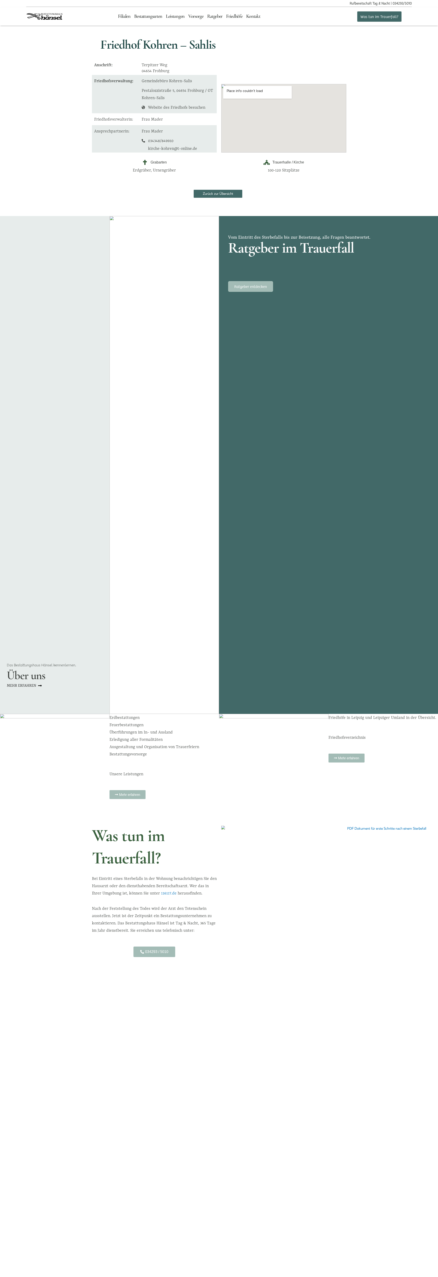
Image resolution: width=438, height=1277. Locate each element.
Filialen (124, 16)
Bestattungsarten (148, 16)
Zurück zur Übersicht (218, 194)
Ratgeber (215, 16)
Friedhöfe (234, 16)
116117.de (169, 893)
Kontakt (253, 16)
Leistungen (175, 16)
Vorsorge (195, 16)
